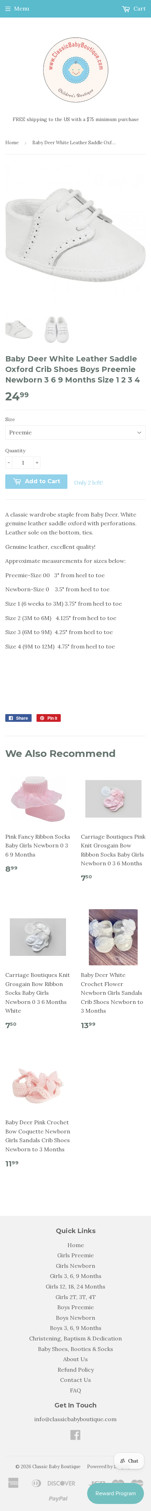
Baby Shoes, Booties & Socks (75, 1348)
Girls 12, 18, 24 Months (75, 1286)
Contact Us (75, 1379)
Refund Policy (76, 1369)
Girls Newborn (75, 1265)
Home (12, 143)
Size (10, 419)
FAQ (75, 1390)
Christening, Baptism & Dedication (75, 1338)
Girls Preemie (75, 1255)
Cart (139, 8)
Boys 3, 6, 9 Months (75, 1327)
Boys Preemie (75, 1307)
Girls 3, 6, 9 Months (75, 1275)
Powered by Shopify (108, 1467)
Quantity (15, 450)
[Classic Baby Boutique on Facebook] (75, 1436)
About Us (75, 1359)
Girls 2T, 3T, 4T (75, 1296)
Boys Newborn (75, 1317)
